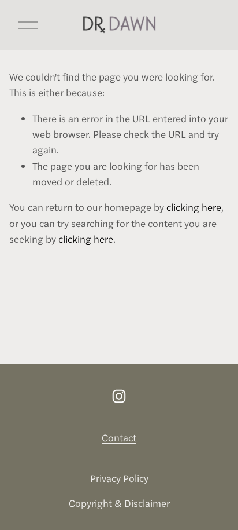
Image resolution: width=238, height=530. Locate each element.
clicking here (193, 207)
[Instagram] (119, 396)
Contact (119, 437)
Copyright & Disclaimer (119, 503)
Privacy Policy (119, 478)
